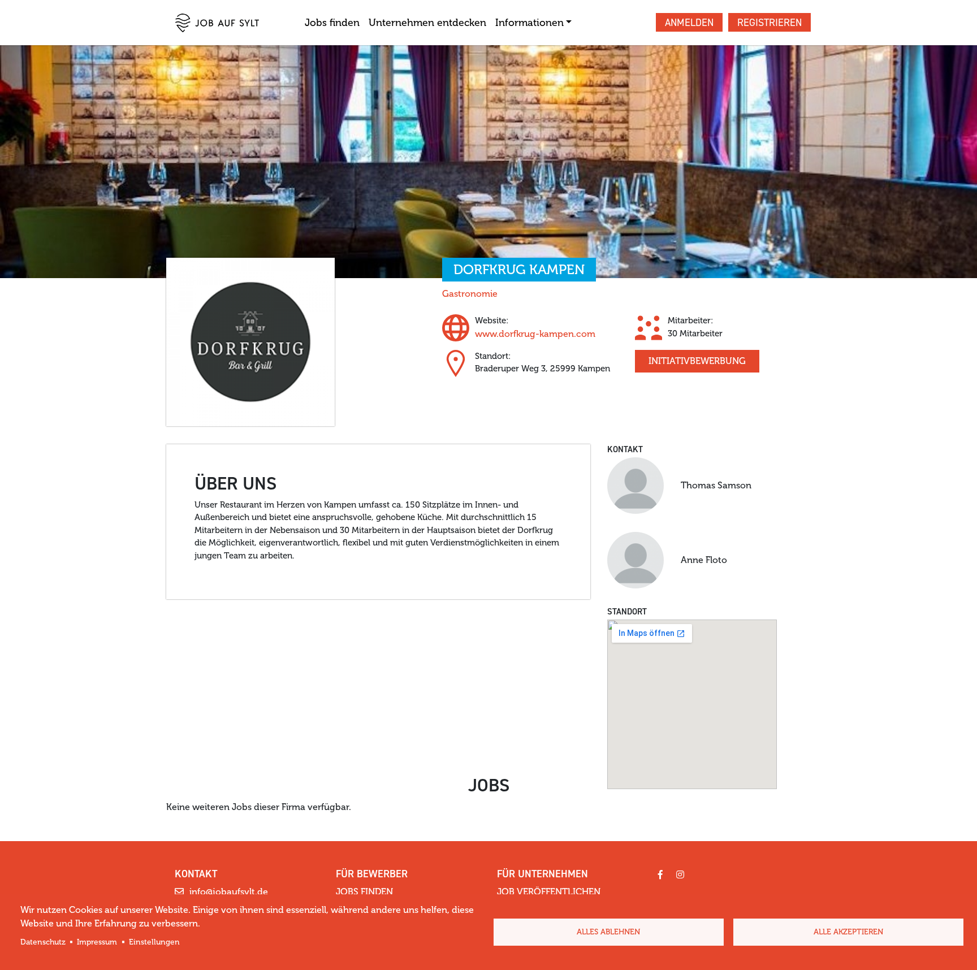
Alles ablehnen (608, 932)
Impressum (97, 942)
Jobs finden (332, 22)
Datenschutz (43, 942)
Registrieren (769, 22)
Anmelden (689, 22)
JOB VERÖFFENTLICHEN (548, 891)
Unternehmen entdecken (427, 22)
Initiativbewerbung (697, 361)
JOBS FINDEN (364, 891)
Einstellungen (154, 942)
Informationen (529, 22)
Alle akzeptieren (848, 932)
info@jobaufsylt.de (228, 891)
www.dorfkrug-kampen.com (535, 333)
